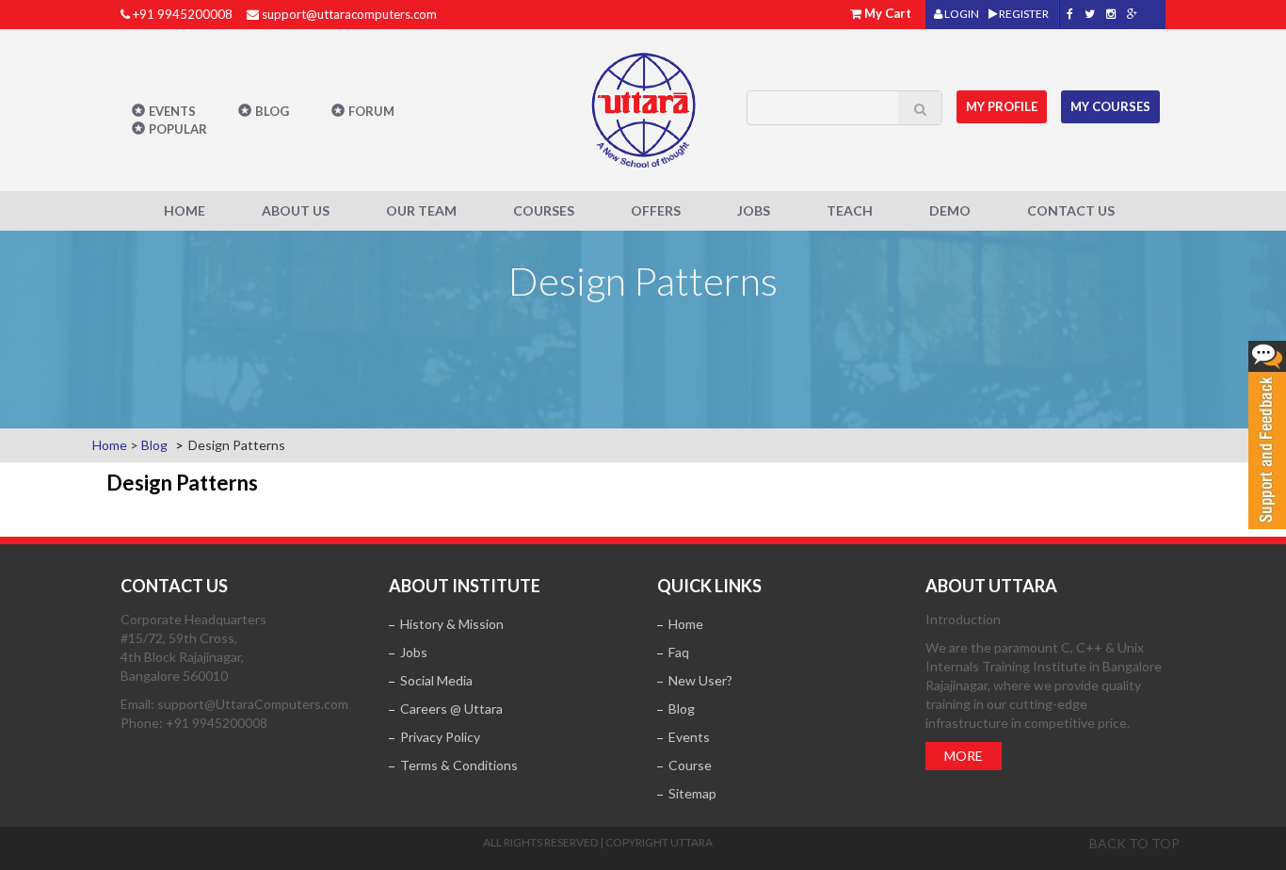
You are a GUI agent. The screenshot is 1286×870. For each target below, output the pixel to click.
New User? (700, 680)
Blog (272, 111)
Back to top (1134, 843)
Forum (371, 111)
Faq (678, 652)
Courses (543, 210)
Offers (656, 210)
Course (690, 765)
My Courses (1110, 106)
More (963, 756)
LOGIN (960, 14)
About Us (296, 210)
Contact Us (1071, 210)
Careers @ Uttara (451, 709)
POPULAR (178, 129)
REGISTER (1023, 14)
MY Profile (1001, 106)
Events (172, 111)
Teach (850, 210)
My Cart (887, 13)
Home (184, 210)
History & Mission (452, 624)
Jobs (753, 210)
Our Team (421, 210)
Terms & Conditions (459, 765)
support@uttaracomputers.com (349, 14)
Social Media (436, 680)
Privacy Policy (440, 737)
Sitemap (692, 793)
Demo (950, 210)
